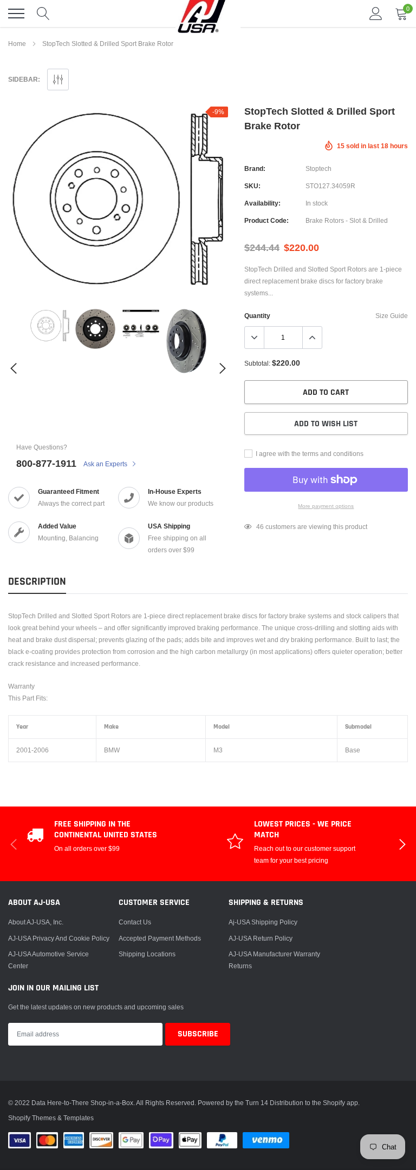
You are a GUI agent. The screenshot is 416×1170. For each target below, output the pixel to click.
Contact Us (135, 922)
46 (260, 527)
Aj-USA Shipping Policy (263, 922)
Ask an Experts (106, 464)
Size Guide (391, 316)
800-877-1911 (46, 463)
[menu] (16, 13)
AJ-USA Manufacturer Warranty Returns (274, 960)
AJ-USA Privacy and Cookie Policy (58, 938)
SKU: (252, 186)
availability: (262, 203)
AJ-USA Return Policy (260, 938)
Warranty (21, 686)
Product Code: (266, 220)
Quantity (257, 316)
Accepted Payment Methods (160, 938)
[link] (50, 325)
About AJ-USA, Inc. (35, 922)
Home (17, 43)
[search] (43, 13)
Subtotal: (257, 363)
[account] (375, 13)
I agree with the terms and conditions (308, 454)
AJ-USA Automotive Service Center (48, 960)
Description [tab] (37, 582)
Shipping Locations (147, 954)
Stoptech (319, 168)
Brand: (254, 168)
